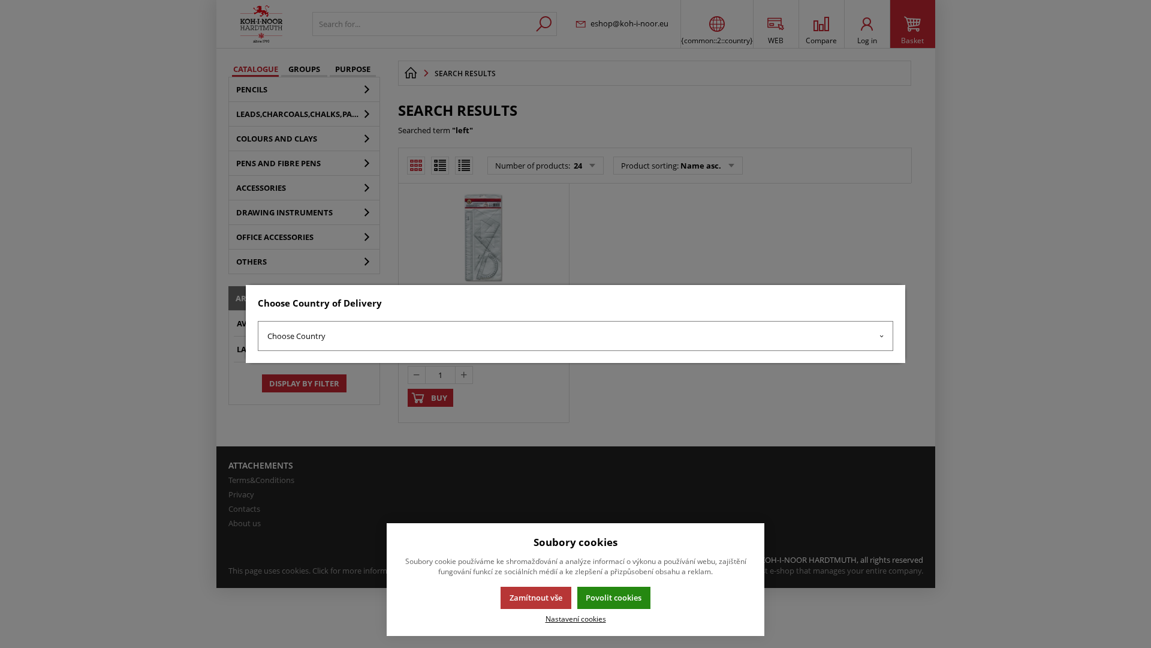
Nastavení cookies (576, 618)
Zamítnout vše (536, 597)
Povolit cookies (613, 597)
